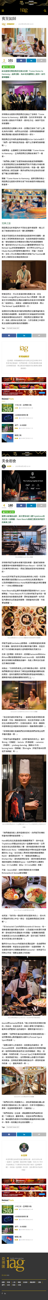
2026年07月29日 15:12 (26, 438)
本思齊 (16, 408)
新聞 (3, 1282)
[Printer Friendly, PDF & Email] (8, 66)
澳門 (3, 1285)
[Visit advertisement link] (24, 3)
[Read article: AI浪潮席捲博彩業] (7, 418)
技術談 (25, 1282)
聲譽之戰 (18, 435)
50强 (19, 1285)
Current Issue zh (13, 328)
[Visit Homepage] (24, 10)
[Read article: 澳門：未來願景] (7, 428)
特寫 (8, 1282)
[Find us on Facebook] (2, 1293)
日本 (8, 1285)
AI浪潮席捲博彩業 (21, 415)
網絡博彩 (33, 1282)
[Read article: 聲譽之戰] (7, 438)
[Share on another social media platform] (41, 60)
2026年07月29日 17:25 (26, 428)
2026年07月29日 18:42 (26, 418)
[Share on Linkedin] (31, 60)
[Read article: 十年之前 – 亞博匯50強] (7, 408)
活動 (39, 1282)
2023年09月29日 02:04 (25, 24)
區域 (13, 1285)
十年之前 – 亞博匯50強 (23, 405)
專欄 (19, 1282)
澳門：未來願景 (21, 425)
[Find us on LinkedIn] (5, 1293)
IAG (8, 1275)
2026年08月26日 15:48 (26, 408)
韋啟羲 (16, 438)
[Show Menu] (3, 10)
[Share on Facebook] (21, 60)
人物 (13, 1282)
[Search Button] (45, 10)
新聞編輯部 (10, 24)
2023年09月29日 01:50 (22, 466)
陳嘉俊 (16, 428)
